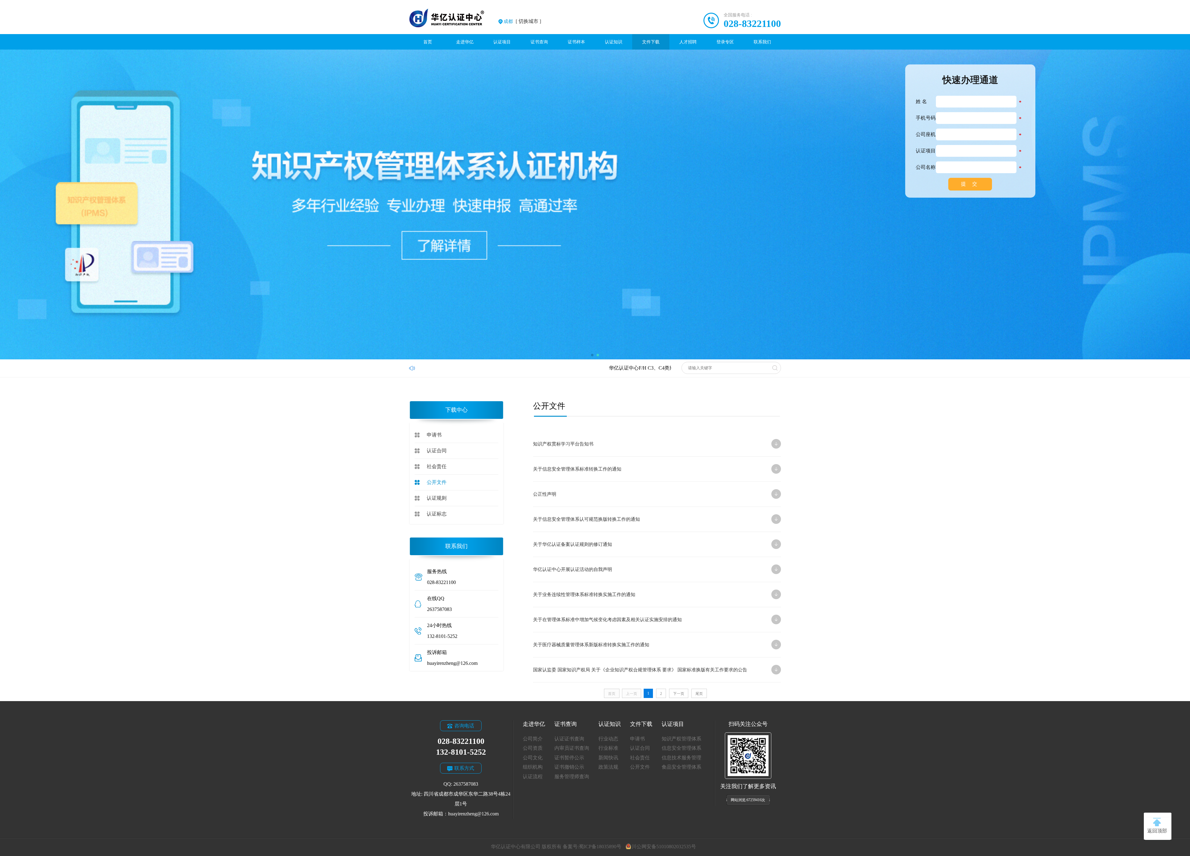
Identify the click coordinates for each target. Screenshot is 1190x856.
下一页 (678, 693)
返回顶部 (1157, 830)
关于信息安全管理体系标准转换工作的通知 (649, 469)
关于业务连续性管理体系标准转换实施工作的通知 (649, 594)
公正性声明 (649, 494)
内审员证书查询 (571, 748)
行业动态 (608, 738)
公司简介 (533, 738)
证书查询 (539, 41)
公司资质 (533, 748)
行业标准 (608, 748)
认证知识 (613, 41)
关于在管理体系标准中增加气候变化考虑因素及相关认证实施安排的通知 (649, 619)
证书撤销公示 (569, 767)
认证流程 (533, 776)
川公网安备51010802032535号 (664, 846)
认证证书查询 (569, 738)
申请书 (434, 434)
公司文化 (533, 757)
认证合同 (437, 450)
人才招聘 (688, 41)
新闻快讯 (608, 757)
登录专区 (725, 41)
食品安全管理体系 (681, 767)
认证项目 (502, 41)
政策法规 (608, 767)
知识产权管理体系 (681, 738)
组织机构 (533, 767)
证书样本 (576, 41)
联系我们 (762, 41)
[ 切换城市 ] (522, 21)
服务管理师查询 (571, 776)
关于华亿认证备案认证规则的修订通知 (649, 544)
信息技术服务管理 (681, 757)
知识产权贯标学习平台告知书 (649, 443)
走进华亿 (465, 41)
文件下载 (650, 41)
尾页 (699, 693)
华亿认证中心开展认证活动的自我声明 (649, 569)
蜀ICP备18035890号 (600, 846)
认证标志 (437, 513)
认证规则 (437, 498)
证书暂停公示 (569, 757)
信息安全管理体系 (681, 748)
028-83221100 (752, 23)
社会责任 (437, 466)
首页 (427, 41)
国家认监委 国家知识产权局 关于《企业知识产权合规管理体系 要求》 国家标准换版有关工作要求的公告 (649, 669)
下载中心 (456, 410)
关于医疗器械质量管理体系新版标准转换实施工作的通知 (649, 644)
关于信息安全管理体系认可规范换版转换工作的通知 (649, 519)
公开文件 (437, 482)
